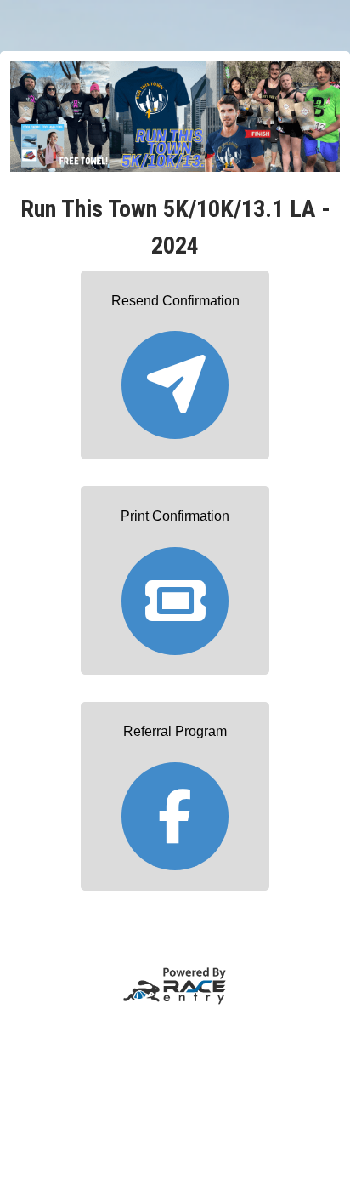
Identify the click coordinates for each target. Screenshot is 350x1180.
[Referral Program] (175, 809)
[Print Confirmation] (175, 592)
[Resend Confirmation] (175, 377)
